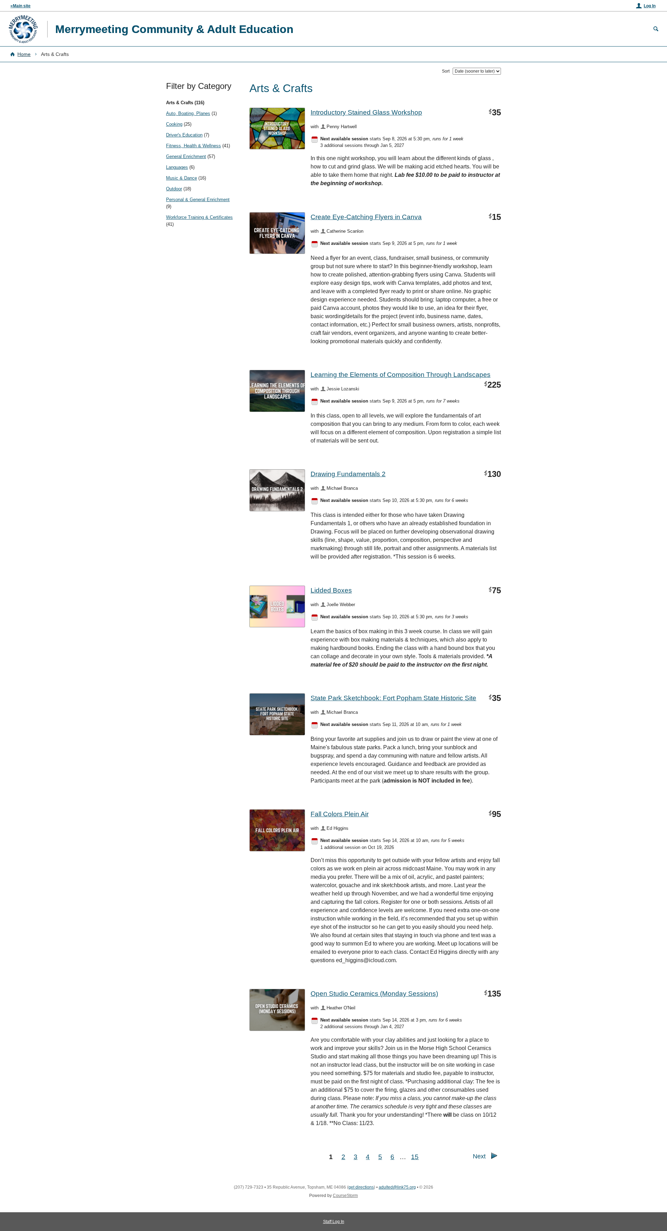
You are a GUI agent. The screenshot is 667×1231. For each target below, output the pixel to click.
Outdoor (174, 188)
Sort (446, 71)
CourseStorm (345, 1195)
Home (24, 54)
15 (415, 1156)
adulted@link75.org (397, 1187)
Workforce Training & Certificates (199, 217)
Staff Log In (333, 1221)
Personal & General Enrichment (198, 199)
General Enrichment (186, 156)
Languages (177, 167)
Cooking (174, 124)
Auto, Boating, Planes (188, 113)
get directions (361, 1187)
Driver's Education (184, 135)
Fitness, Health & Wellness (193, 145)
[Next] (494, 1157)
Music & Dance (181, 178)
